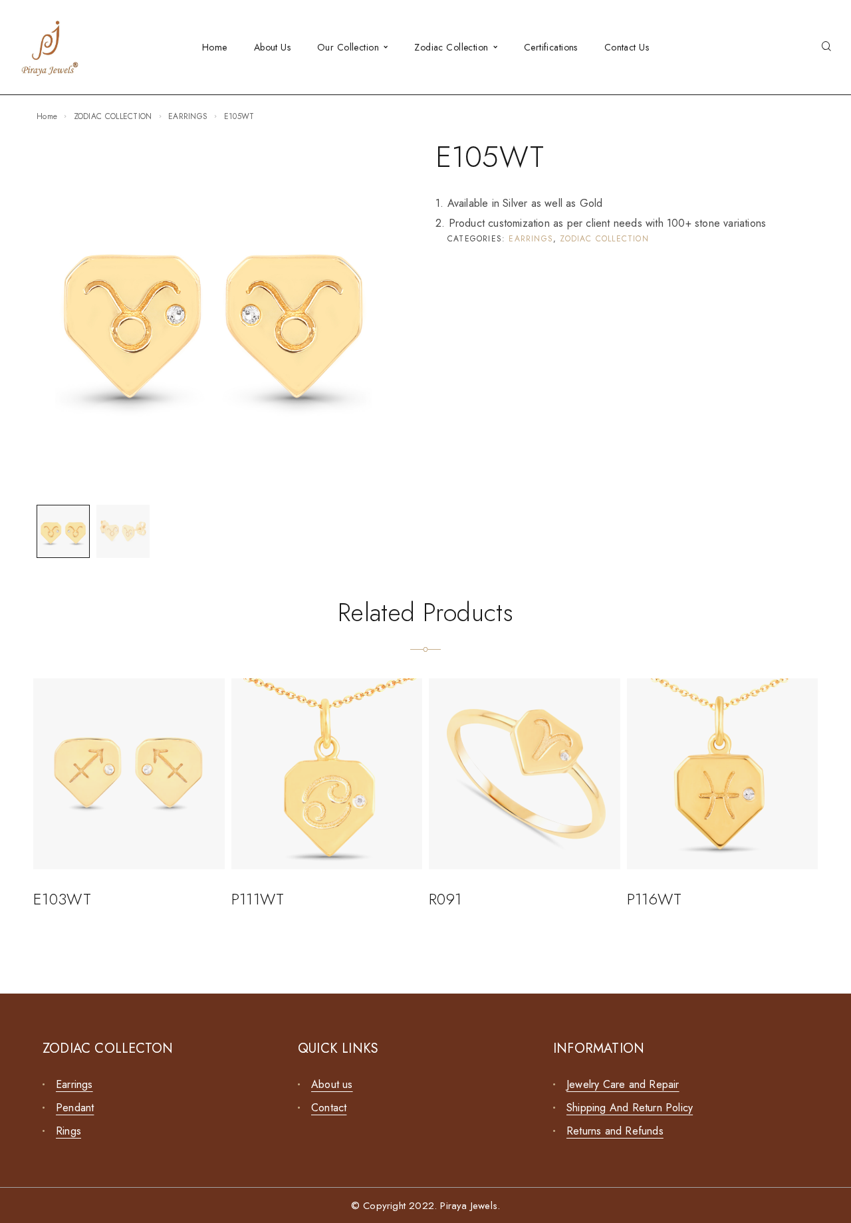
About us (332, 1084)
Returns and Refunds (615, 1131)
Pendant (75, 1107)
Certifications (551, 47)
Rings (68, 1131)
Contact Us (626, 47)
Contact (328, 1107)
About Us (272, 47)
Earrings (74, 1084)
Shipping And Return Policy (629, 1107)
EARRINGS (187, 116)
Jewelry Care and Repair (622, 1084)
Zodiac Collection (451, 47)
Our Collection (348, 47)
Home (214, 47)
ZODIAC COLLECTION (113, 116)
